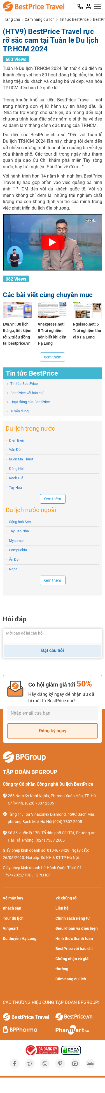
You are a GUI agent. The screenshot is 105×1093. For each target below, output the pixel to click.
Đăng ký (63, 564)
